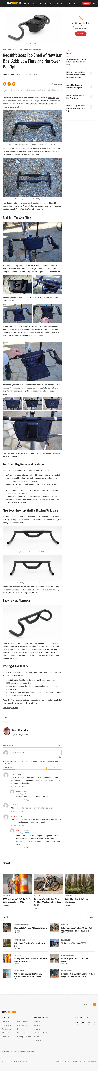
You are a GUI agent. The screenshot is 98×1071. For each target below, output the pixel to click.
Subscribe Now (49, 547)
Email (24, 528)
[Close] (77, 513)
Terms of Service (38, 553)
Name (24, 537)
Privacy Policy (27, 553)
